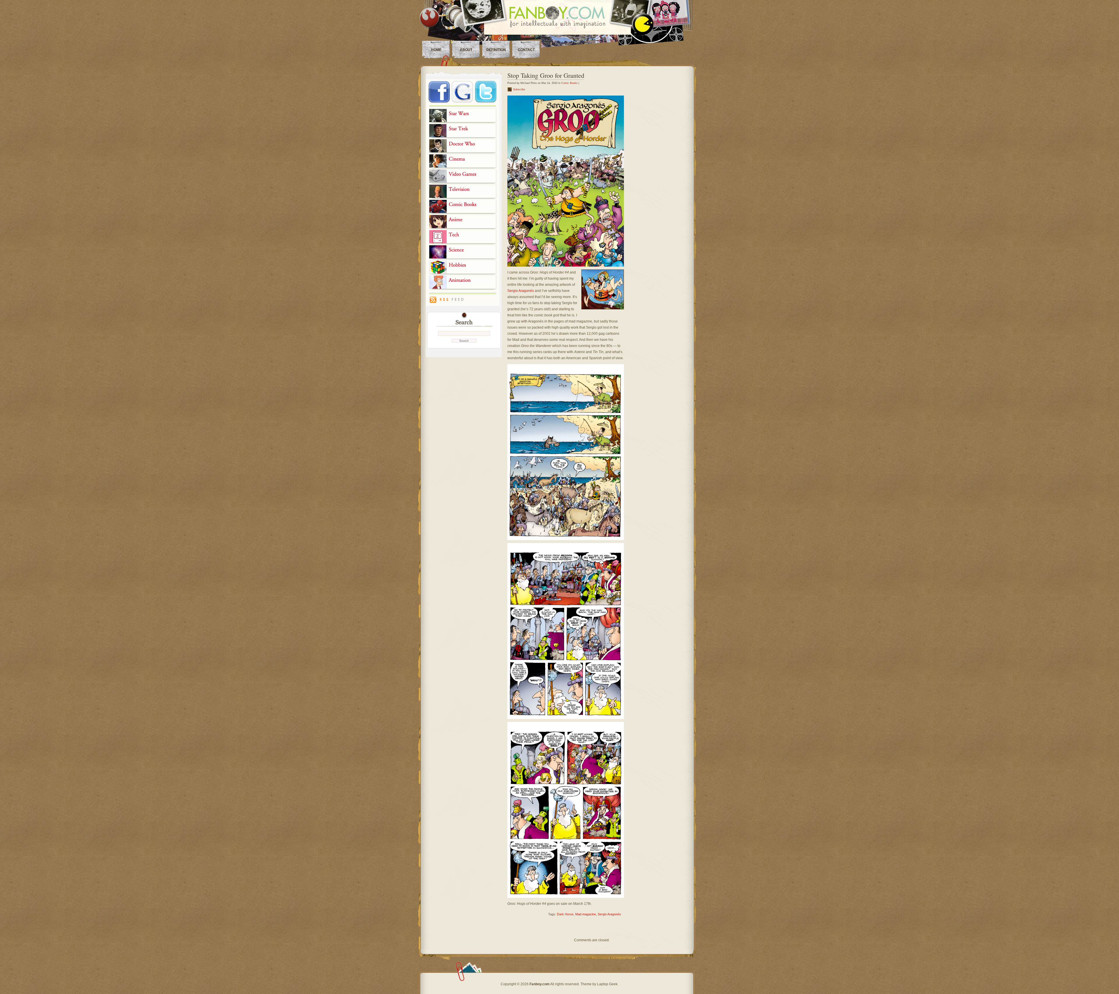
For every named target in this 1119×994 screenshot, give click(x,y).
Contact (526, 50)
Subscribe (519, 89)
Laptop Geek (607, 984)
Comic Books (569, 83)
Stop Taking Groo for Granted (545, 75)
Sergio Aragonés (520, 291)
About (466, 50)
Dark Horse (565, 914)
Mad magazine (585, 914)
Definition (496, 50)
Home (436, 50)
